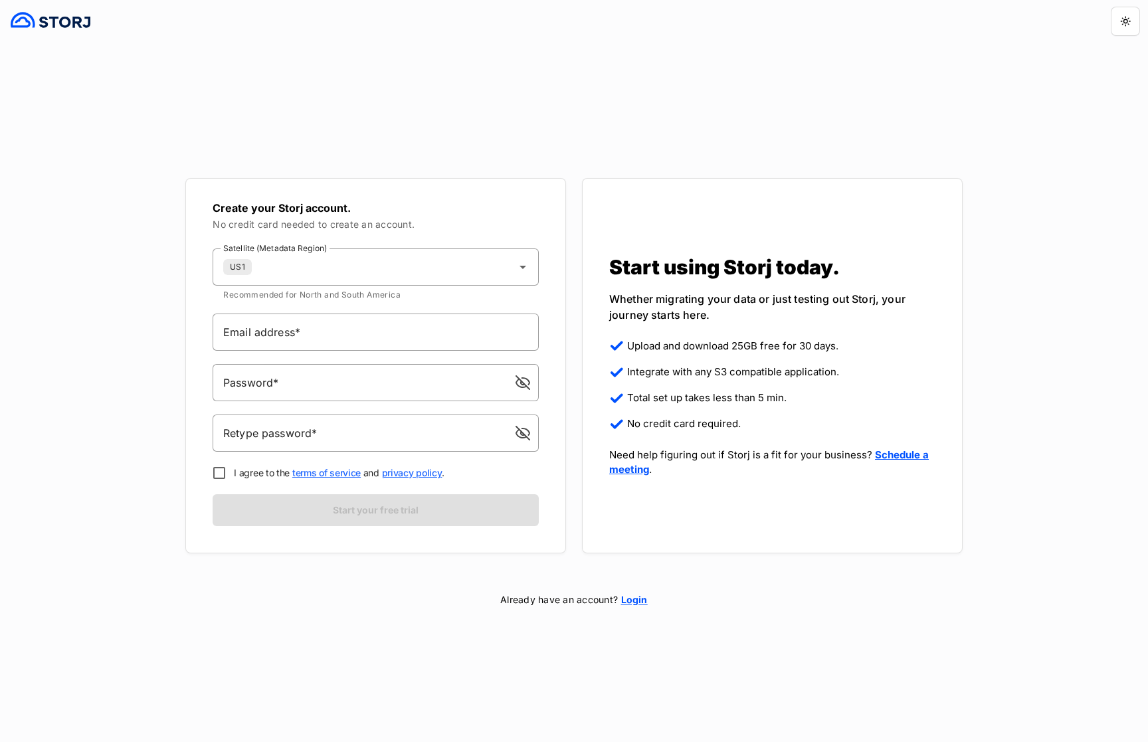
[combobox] (376, 267)
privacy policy (412, 472)
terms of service (326, 472)
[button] (523, 383)
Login (634, 599)
